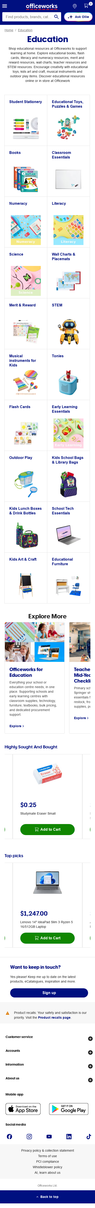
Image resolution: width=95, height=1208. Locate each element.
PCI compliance (47, 1161)
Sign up (49, 993)
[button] (4, 6)
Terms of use (47, 1156)
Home (9, 30)
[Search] (56, 16)
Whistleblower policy (47, 1167)
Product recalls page (54, 1017)
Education (25, 30)
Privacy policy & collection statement (47, 1150)
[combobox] (31, 16)
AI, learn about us (47, 1172)
